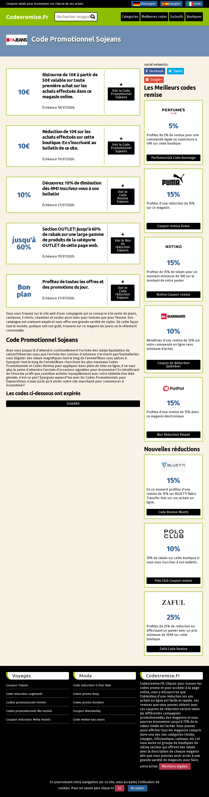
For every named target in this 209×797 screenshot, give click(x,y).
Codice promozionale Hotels (26, 702)
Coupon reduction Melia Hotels (28, 719)
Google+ (155, 80)
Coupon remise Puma (173, 226)
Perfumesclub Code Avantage (173, 158)
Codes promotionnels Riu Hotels (29, 711)
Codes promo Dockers (88, 702)
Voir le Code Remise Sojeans (123, 196)
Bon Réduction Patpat (173, 435)
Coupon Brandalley (87, 711)
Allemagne (147, 4)
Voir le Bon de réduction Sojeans (123, 245)
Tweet (177, 71)
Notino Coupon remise (173, 294)
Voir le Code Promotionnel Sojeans (121, 94)
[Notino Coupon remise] (173, 248)
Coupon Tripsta (17, 685)
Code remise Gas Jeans (89, 719)
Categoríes (130, 17)
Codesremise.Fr (27, 17)
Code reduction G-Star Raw (92, 685)
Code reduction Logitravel (24, 694)
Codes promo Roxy (86, 694)
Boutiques (194, 17)
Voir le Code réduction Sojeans (122, 293)
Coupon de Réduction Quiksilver (173, 364)
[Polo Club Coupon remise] (173, 534)
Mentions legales (175, 766)
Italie (197, 4)
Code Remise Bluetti (173, 512)
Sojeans (73, 404)
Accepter (137, 788)
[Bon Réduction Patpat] (173, 388)
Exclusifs (176, 17)
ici (119, 788)
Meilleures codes (154, 17)
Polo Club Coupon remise (173, 581)
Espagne (174, 4)
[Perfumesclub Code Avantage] (173, 111)
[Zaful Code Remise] (173, 603)
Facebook (155, 71)
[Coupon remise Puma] (173, 180)
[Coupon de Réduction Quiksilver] (173, 317)
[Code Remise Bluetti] (173, 466)
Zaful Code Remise (173, 649)
